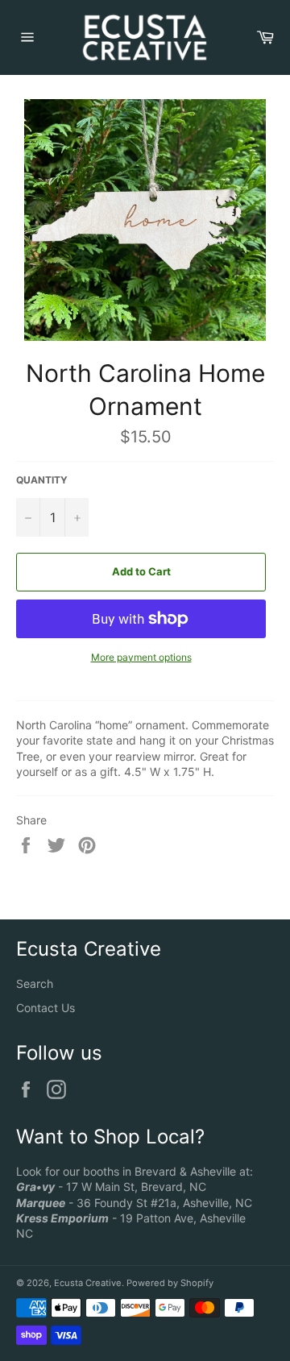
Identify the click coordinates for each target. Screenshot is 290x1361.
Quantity (42, 480)
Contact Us (45, 1008)
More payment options (141, 657)
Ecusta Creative (88, 1282)
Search (34, 983)
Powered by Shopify (169, 1282)
